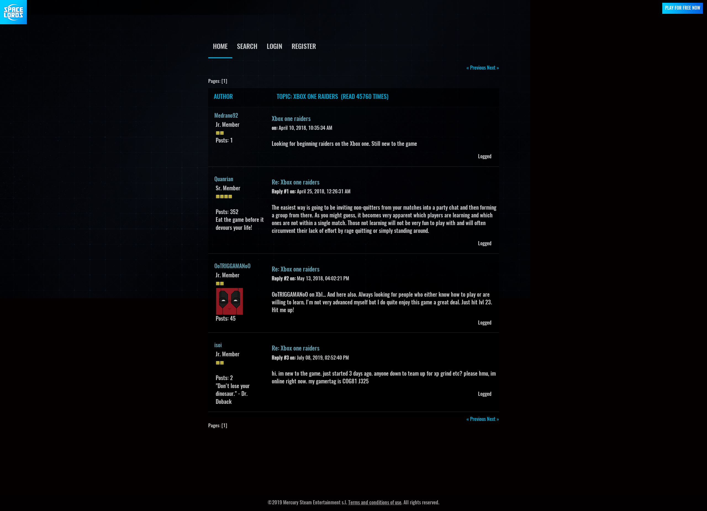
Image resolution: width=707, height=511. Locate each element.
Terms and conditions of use (374, 503)
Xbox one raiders (291, 119)
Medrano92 (226, 116)
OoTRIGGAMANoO (232, 266)
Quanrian (223, 179)
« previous (476, 68)
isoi (218, 345)
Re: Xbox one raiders (296, 183)
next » (493, 68)
